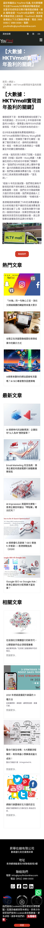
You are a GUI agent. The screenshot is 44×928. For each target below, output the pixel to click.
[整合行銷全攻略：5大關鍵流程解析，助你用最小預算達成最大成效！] (22, 732)
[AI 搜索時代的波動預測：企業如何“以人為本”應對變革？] (22, 414)
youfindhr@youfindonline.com (19, 26)
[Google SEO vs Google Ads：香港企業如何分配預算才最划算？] (22, 566)
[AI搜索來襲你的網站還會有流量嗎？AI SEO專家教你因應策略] (22, 360)
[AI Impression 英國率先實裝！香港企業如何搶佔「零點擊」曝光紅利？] (22, 488)
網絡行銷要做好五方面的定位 (20, 804)
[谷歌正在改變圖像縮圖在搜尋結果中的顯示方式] (22, 322)
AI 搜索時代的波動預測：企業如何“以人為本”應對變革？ (21, 431)
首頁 (4, 81)
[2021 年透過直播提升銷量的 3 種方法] (22, 677)
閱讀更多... (11, 655)
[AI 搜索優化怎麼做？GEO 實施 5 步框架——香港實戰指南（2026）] (22, 527)
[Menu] (41, 40)
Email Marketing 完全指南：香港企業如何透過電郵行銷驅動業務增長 (21, 468)
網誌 (11, 81)
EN (39, 33)
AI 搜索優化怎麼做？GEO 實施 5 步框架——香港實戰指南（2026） (21, 546)
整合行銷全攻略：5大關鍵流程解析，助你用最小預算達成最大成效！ (21, 754)
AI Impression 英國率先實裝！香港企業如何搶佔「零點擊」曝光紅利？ (21, 507)
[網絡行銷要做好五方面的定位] (22, 786)
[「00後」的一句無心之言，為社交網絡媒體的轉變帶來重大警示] (22, 284)
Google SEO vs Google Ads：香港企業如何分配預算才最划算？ (22, 585)
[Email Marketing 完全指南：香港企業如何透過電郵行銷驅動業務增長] (22, 450)
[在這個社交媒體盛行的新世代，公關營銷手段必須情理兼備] (20, 622)
